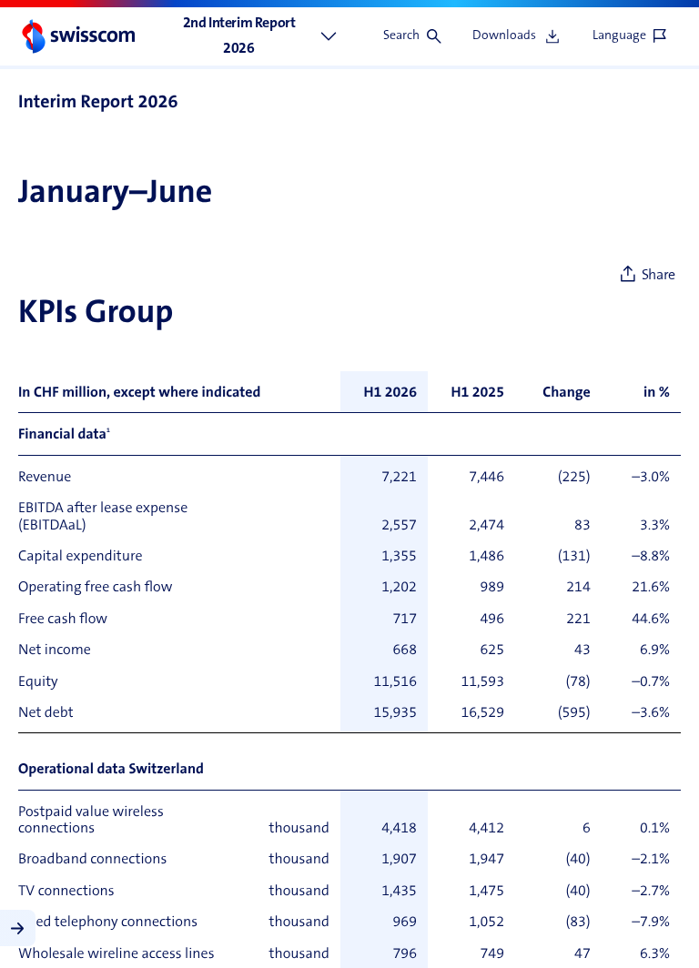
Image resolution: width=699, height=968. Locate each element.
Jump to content (137, 9)
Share (658, 275)
